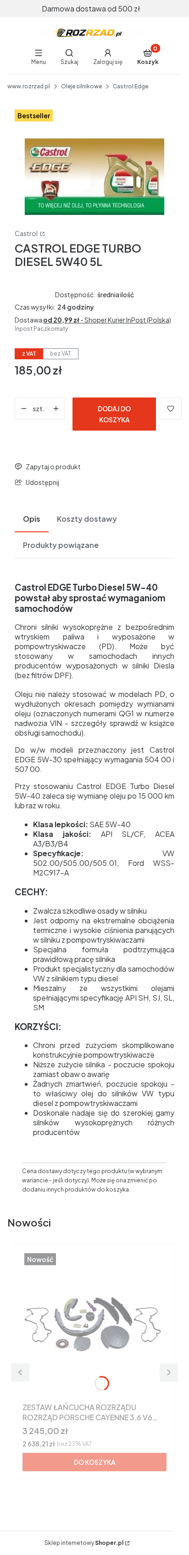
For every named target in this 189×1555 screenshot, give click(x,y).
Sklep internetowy (83, 1542)
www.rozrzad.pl (28, 86)
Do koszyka (95, 1462)
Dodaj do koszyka (114, 414)
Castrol (27, 233)
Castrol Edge (130, 86)
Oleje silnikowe (81, 86)
